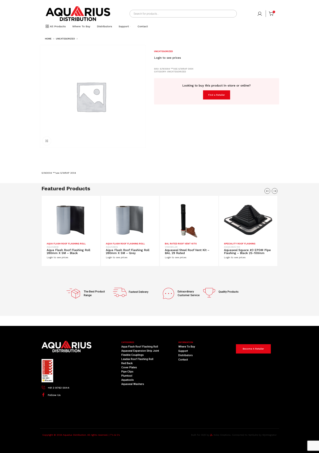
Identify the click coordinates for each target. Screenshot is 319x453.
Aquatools (127, 379)
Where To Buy (186, 346)
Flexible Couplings (132, 355)
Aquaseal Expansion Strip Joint (140, 350)
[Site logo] (78, 13)
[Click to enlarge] (47, 141)
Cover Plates (129, 367)
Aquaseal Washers (132, 384)
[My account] (260, 13)
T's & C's (115, 435)
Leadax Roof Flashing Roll (137, 359)
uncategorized (66, 38)
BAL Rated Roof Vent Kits (181, 244)
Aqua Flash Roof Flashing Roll (66, 244)
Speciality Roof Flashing (239, 244)
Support (183, 351)
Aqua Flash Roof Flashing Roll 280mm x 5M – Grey (127, 251)
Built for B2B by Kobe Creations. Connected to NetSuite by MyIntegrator (234, 435)
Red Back (127, 363)
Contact (183, 359)
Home (48, 38)
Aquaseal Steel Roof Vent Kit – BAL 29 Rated (187, 251)
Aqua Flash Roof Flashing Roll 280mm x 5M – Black (68, 251)
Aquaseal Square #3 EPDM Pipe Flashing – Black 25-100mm (247, 251)
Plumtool (126, 375)
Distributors (185, 355)
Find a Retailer (216, 94)
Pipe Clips (127, 371)
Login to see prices (167, 57)
